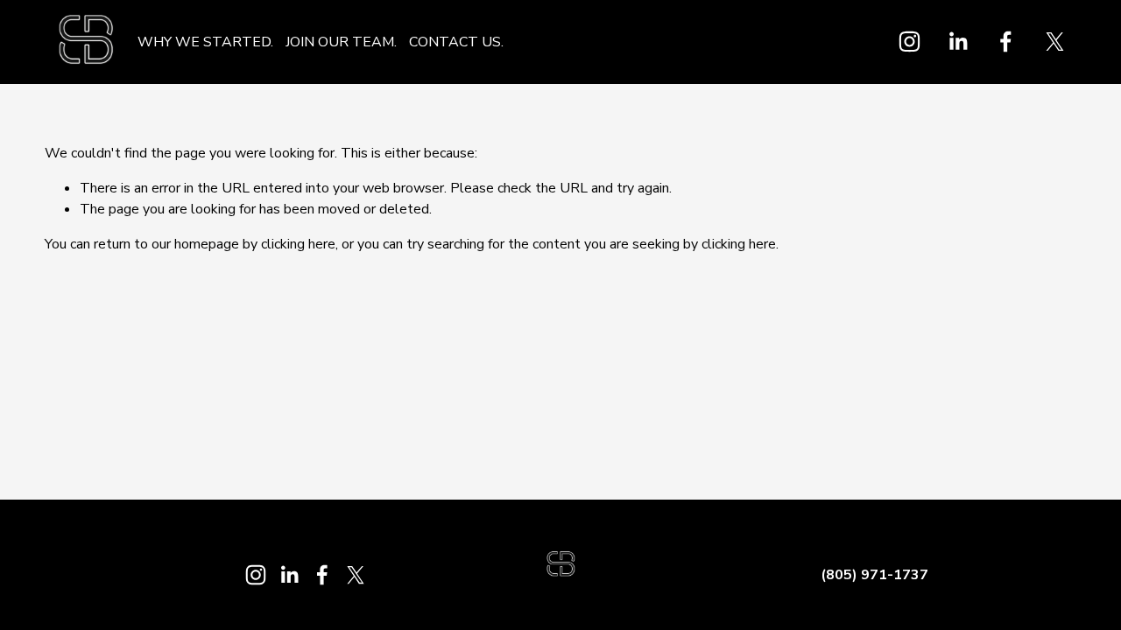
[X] (1054, 41)
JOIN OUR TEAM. (341, 42)
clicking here (298, 244)
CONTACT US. (456, 42)
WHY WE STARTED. (205, 42)
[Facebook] (1005, 41)
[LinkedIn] (957, 41)
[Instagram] (909, 41)
